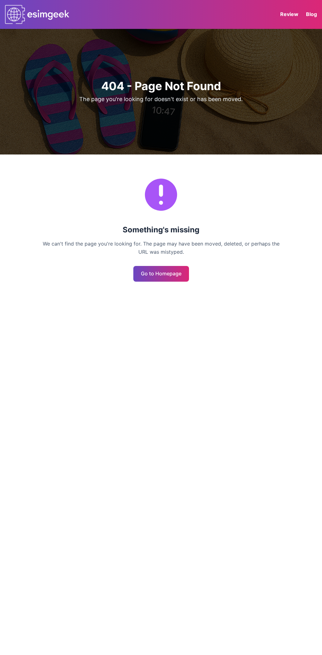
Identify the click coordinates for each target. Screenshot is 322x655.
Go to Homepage (161, 273)
